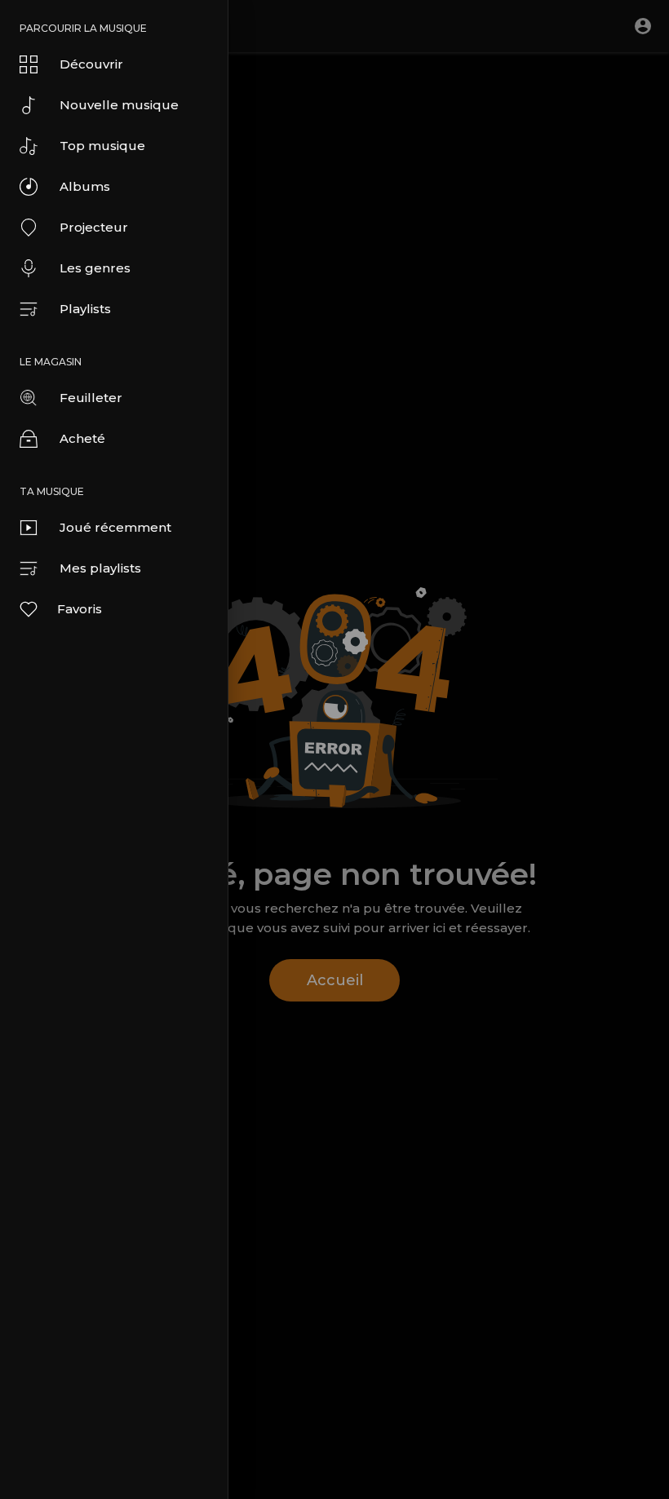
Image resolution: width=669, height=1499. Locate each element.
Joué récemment (115, 527)
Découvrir (91, 64)
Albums (85, 186)
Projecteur (94, 227)
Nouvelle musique (119, 105)
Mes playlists (100, 568)
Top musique (102, 145)
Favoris (79, 609)
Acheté (82, 438)
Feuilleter (91, 397)
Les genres (95, 268)
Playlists (85, 308)
